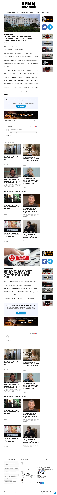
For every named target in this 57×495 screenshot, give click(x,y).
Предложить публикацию (41, 476)
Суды (18, 12)
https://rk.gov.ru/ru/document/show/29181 (13, 88)
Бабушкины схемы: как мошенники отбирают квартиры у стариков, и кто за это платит (31, 158)
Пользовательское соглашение (47, 491)
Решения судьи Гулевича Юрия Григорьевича (11, 476)
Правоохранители (24, 12)
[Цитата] (17, 132)
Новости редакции (40, 473)
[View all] (47, 36)
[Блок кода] (18, 132)
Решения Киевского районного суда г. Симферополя (10, 464)
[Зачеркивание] (14, 132)
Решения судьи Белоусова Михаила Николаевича (11, 468)
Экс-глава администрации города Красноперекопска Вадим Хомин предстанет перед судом (31, 210)
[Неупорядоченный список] (16, 132)
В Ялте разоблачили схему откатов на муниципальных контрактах (11, 206)
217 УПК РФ (6, 471)
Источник (6, 94)
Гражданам (37, 12)
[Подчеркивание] (12, 132)
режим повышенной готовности (9, 120)
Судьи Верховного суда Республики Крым (10, 481)
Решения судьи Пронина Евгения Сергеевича (11, 478)
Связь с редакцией (40, 472)
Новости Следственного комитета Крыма (11, 231)
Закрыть (52, 491)
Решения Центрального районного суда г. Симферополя (10, 466)
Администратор (23, 481)
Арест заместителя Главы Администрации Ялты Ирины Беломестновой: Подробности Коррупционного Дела (30, 181)
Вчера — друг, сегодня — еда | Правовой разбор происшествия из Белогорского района (12, 181)
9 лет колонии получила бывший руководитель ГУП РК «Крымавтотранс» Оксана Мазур (31, 236)
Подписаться (21, 106)
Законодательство (11, 12)
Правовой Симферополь (12, 471)
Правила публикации (41, 477)
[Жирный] (10, 132)
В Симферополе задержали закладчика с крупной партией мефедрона (28, 482)
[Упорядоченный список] (15, 132)
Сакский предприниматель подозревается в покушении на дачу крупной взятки (12, 235)
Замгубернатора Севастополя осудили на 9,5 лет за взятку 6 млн (12, 157)
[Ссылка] (19, 132)
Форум (47, 12)
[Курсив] (11, 132)
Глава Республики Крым (9, 52)
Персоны (31, 12)
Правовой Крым (7, 473)
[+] (22, 132)
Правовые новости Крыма (8, 34)
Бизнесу (42, 12)
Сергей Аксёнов (18, 52)
